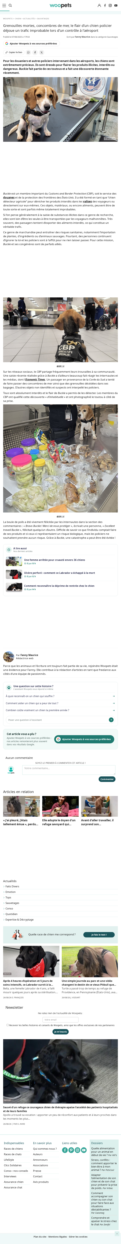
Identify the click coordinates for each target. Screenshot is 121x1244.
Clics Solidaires (13, 1165)
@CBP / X (60, 366)
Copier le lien (15, 52)
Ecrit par (78, 36)
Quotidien (11, 914)
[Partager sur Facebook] (35, 52)
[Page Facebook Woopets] (105, 5)
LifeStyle (9, 1160)
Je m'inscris (60, 1031)
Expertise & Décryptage (20, 919)
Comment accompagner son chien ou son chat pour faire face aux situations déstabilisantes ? (102, 1202)
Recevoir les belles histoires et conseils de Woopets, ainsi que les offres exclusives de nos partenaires (62, 1025)
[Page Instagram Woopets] (110, 5)
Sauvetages (12, 903)
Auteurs (38, 1154)
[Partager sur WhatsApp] (28, 52)
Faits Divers (12, 886)
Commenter (107, 779)
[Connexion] (99, 5)
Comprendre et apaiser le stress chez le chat (104, 1221)
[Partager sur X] (41, 52)
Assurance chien (13, 1182)
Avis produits (41, 1182)
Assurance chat (13, 1187)
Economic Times (35, 379)
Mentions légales (57, 1236)
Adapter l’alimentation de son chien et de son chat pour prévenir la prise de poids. (104, 1181)
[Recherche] (10, 5)
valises (87, 201)
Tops (8, 897)
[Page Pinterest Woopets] (71, 1150)
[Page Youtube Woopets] (116, 5)
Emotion (11, 892)
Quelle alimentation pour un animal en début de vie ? (104, 1152)
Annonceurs (40, 1160)
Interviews (10, 1176)
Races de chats (13, 1154)
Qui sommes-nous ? (45, 1148)
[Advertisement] (60, 623)
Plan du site (40, 1236)
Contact (37, 1176)
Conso (9, 908)
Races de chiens (13, 1148)
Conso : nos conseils (16, 1171)
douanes (8, 197)
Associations (40, 1165)
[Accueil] (60, 5)
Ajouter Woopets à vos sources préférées (33, 43)
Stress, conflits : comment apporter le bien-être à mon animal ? (104, 1164)
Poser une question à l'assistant (25, 719)
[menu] (4, 5)
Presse (37, 1171)
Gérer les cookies (78, 1236)
